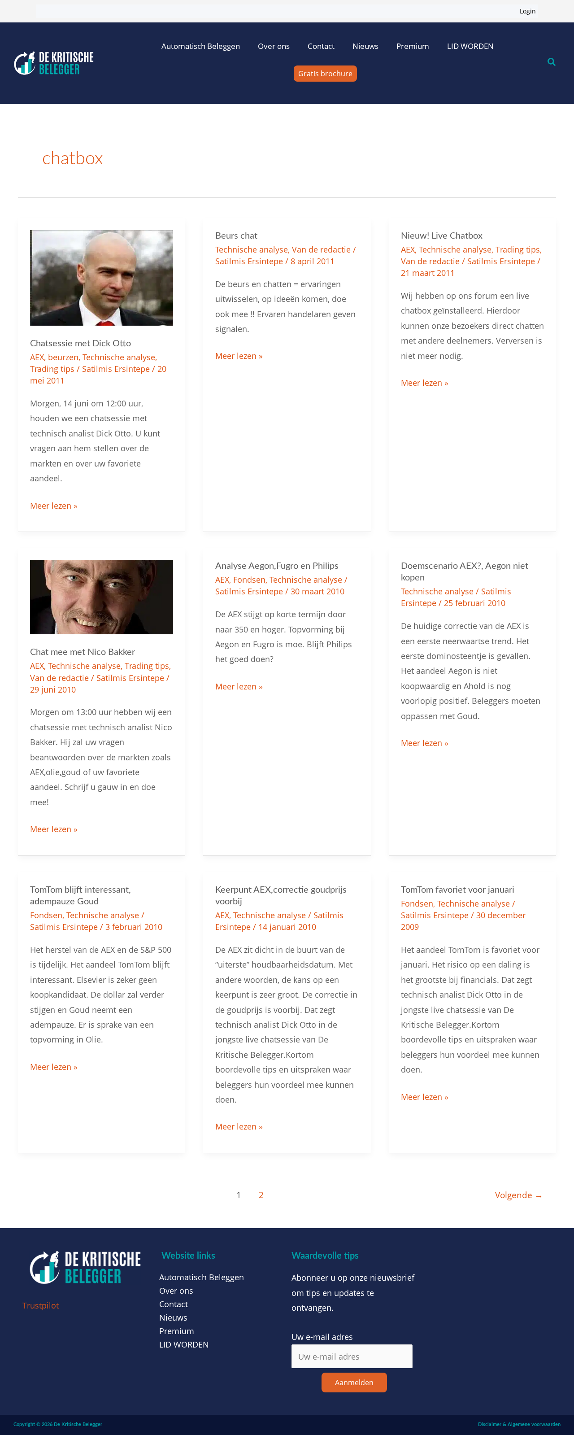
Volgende (519, 1195)
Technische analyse (119, 357)
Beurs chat (236, 235)
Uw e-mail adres (322, 1336)
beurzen (63, 357)
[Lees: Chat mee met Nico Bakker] (101, 596)
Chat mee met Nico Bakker (82, 652)
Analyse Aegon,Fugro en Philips (277, 566)
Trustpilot (40, 1305)
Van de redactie (321, 249)
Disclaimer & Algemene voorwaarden (519, 1424)
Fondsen (249, 579)
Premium (412, 46)
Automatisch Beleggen (200, 46)
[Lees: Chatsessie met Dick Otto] (101, 276)
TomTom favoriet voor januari (457, 889)
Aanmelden (354, 1382)
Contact (321, 46)
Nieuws (365, 46)
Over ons (274, 46)
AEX (37, 357)
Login (528, 11)
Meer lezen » (54, 504)
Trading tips (52, 368)
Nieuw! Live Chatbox (442, 235)
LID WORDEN (470, 46)
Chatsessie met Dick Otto (80, 343)
